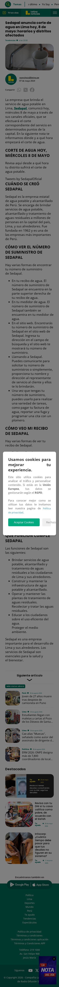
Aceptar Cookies (24, 522)
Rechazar (48, 522)
